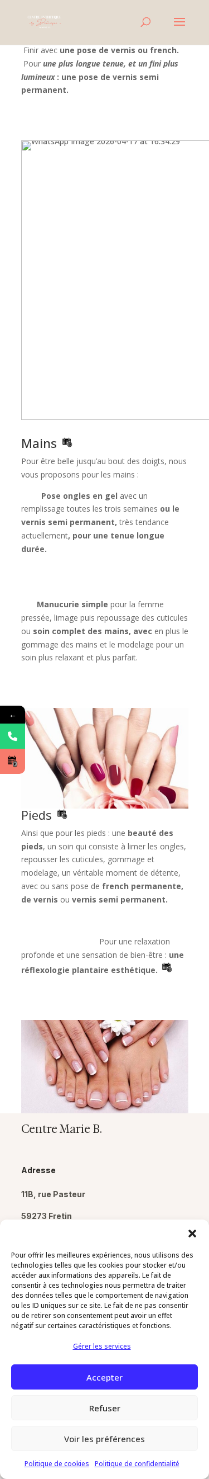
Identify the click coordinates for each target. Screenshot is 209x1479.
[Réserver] (12, 761)
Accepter (104, 1377)
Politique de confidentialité (137, 1463)
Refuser (104, 1408)
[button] (192, 1233)
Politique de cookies (57, 1463)
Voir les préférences (104, 1438)
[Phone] (12, 736)
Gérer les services (102, 1346)
